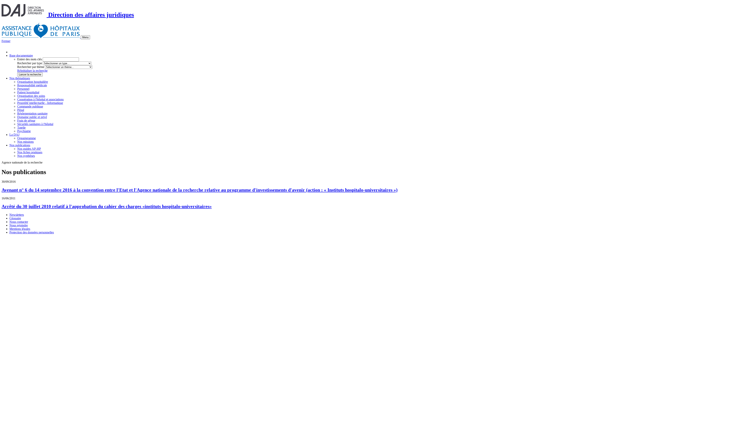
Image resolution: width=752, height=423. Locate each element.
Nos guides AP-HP (29, 148)
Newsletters (16, 214)
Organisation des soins (31, 96)
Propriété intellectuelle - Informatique (40, 103)
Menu (85, 37)
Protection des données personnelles (31, 232)
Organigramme (26, 138)
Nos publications (19, 145)
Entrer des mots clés (29, 59)
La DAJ (14, 134)
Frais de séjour (26, 120)
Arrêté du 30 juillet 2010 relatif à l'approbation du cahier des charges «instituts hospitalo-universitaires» (107, 206)
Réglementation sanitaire (32, 113)
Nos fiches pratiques (29, 152)
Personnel (23, 88)
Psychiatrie (24, 131)
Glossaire (15, 218)
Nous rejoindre (18, 225)
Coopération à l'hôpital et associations (40, 99)
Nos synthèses (26, 155)
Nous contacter (18, 221)
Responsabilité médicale (32, 85)
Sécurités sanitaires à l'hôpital (35, 124)
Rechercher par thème (30, 67)
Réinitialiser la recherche (32, 70)
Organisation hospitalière (32, 81)
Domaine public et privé (32, 117)
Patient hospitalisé (28, 92)
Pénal (20, 110)
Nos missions (25, 141)
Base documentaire (21, 55)
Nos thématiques (19, 78)
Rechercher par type (29, 63)
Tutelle (21, 127)
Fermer (6, 41)
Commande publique (30, 106)
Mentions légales (19, 228)
